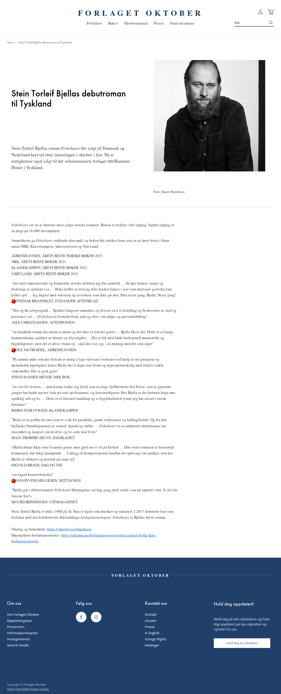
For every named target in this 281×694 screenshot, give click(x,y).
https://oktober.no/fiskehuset (69, 529)
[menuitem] (94, 23)
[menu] (141, 23)
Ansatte (150, 620)
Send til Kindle (18, 645)
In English (152, 633)
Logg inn (260, 12)
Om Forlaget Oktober (23, 614)
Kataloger (152, 645)
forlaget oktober (140, 12)
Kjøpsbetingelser (19, 620)
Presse (150, 627)
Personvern (15, 627)
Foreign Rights (155, 639)
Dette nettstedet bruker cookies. (28, 689)
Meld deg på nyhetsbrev (242, 643)
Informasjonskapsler (22, 633)
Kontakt (151, 614)
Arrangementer (18, 639)
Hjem (10, 42)
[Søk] (271, 23)
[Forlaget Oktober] (81, 617)
